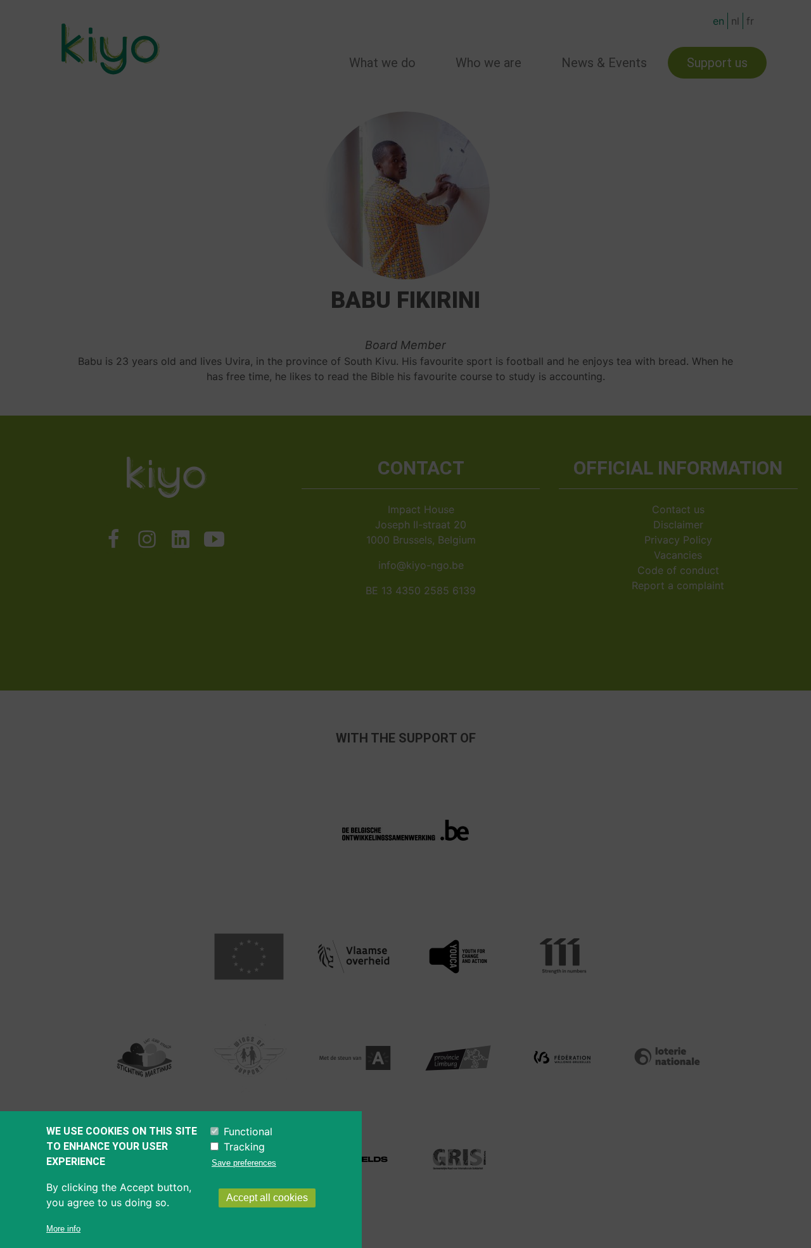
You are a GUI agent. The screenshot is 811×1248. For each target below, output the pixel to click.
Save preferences (244, 1163)
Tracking (244, 1146)
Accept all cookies (267, 1197)
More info (63, 1228)
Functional (248, 1131)
